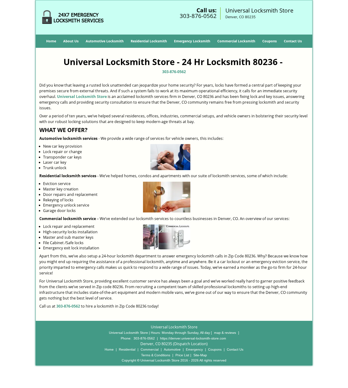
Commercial (150, 349)
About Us (71, 41)
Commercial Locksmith (236, 41)
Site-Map (200, 355)
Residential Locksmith (149, 41)
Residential (127, 349)
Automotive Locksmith (105, 41)
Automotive (172, 349)
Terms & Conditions (155, 355)
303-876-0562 (198, 16)
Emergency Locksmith (192, 41)
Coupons (269, 41)
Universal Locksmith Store (82, 96)
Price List (182, 355)
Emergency (194, 349)
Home (51, 41)
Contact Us (293, 41)
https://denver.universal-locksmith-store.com (193, 338)
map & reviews (225, 333)
